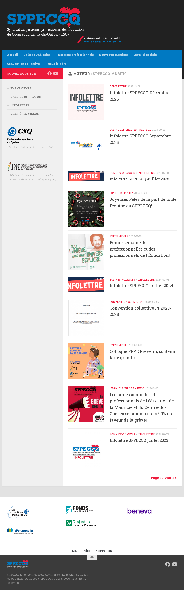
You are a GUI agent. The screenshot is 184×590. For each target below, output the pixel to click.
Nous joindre (81, 550)
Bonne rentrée (121, 129)
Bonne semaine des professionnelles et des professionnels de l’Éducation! (140, 249)
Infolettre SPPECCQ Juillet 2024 (141, 285)
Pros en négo (134, 388)
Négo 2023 (116, 388)
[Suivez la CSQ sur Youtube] (55, 73)
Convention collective (127, 302)
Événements (119, 236)
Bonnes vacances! (122, 173)
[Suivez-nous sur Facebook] (49, 73)
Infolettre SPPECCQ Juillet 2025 (139, 178)
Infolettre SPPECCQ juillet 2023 (139, 440)
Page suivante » (164, 477)
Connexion (104, 550)
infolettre (118, 86)
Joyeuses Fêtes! (121, 193)
